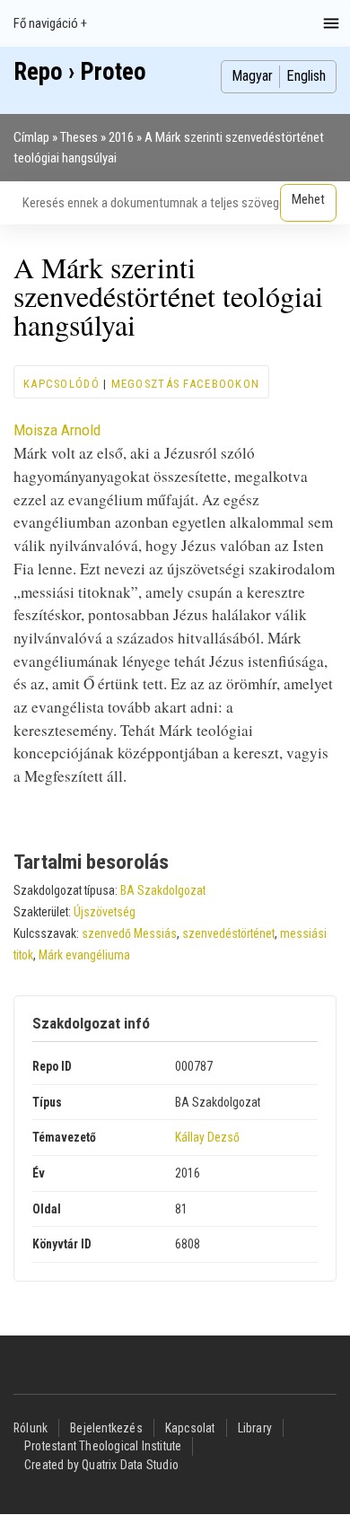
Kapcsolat (190, 1428)
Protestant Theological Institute (102, 1446)
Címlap (31, 137)
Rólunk (30, 1428)
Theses (79, 137)
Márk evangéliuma (84, 955)
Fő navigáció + (50, 23)
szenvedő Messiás (129, 933)
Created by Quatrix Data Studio (101, 1465)
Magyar (252, 75)
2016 (121, 137)
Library (255, 1428)
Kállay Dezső (207, 1137)
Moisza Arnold (57, 430)
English (306, 75)
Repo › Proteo (79, 71)
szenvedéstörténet (228, 933)
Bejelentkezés (106, 1428)
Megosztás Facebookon (185, 383)
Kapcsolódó (61, 383)
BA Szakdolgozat (163, 890)
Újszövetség (105, 912)
